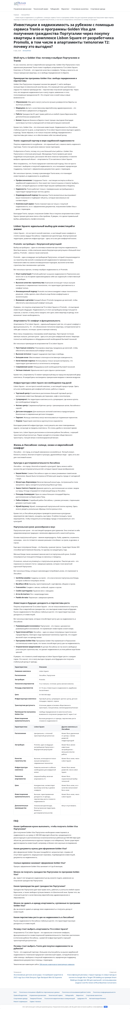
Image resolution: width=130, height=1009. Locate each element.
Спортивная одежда (98, 9)
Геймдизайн (54, 9)
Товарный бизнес (36, 998)
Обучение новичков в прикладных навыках (56, 964)
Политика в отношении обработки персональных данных (39, 992)
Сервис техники (35, 1001)
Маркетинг (65, 9)
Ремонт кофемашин (20, 1001)
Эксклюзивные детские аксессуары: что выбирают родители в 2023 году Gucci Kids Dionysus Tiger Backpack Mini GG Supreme (38, 974)
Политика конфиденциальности (104, 992)
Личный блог (25, 15)
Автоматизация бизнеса (97, 998)
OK (106, 1007)
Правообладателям (20, 995)
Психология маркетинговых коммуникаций (59, 998)
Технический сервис (40, 9)
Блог (15, 992)
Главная (16, 15)
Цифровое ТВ (82, 998)
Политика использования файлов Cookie (76, 992)
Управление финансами (22, 9)
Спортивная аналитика (79, 9)
